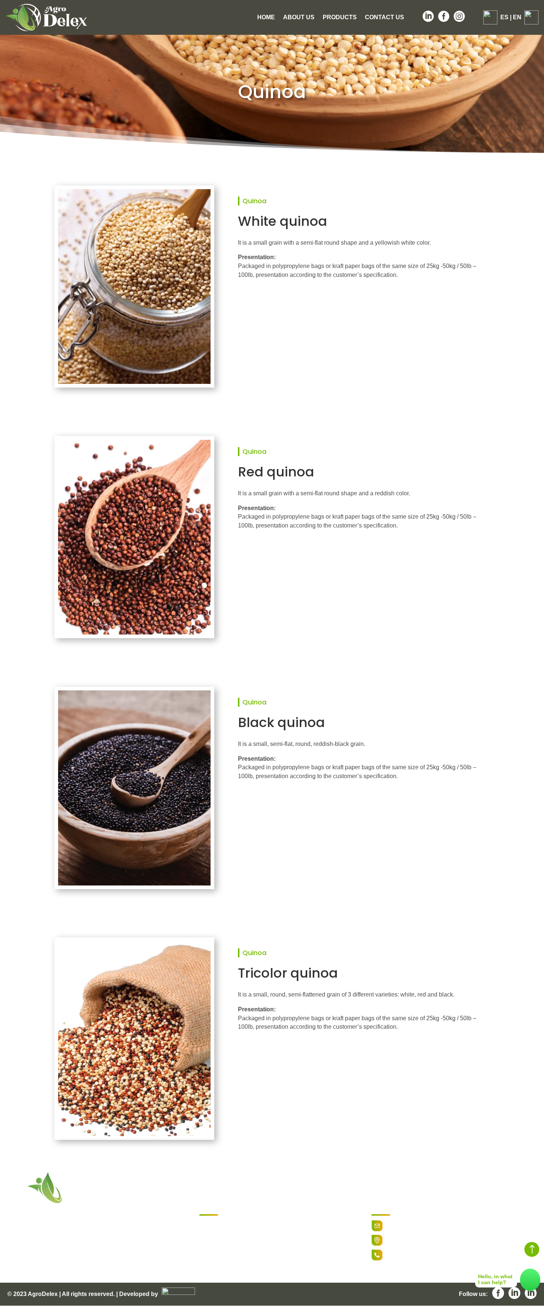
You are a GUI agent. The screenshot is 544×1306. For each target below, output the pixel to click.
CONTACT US (384, 17)
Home (206, 1224)
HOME (266, 17)
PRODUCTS (340, 17)
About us (211, 1233)
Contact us (213, 1253)
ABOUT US (299, 17)
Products (210, 1243)
